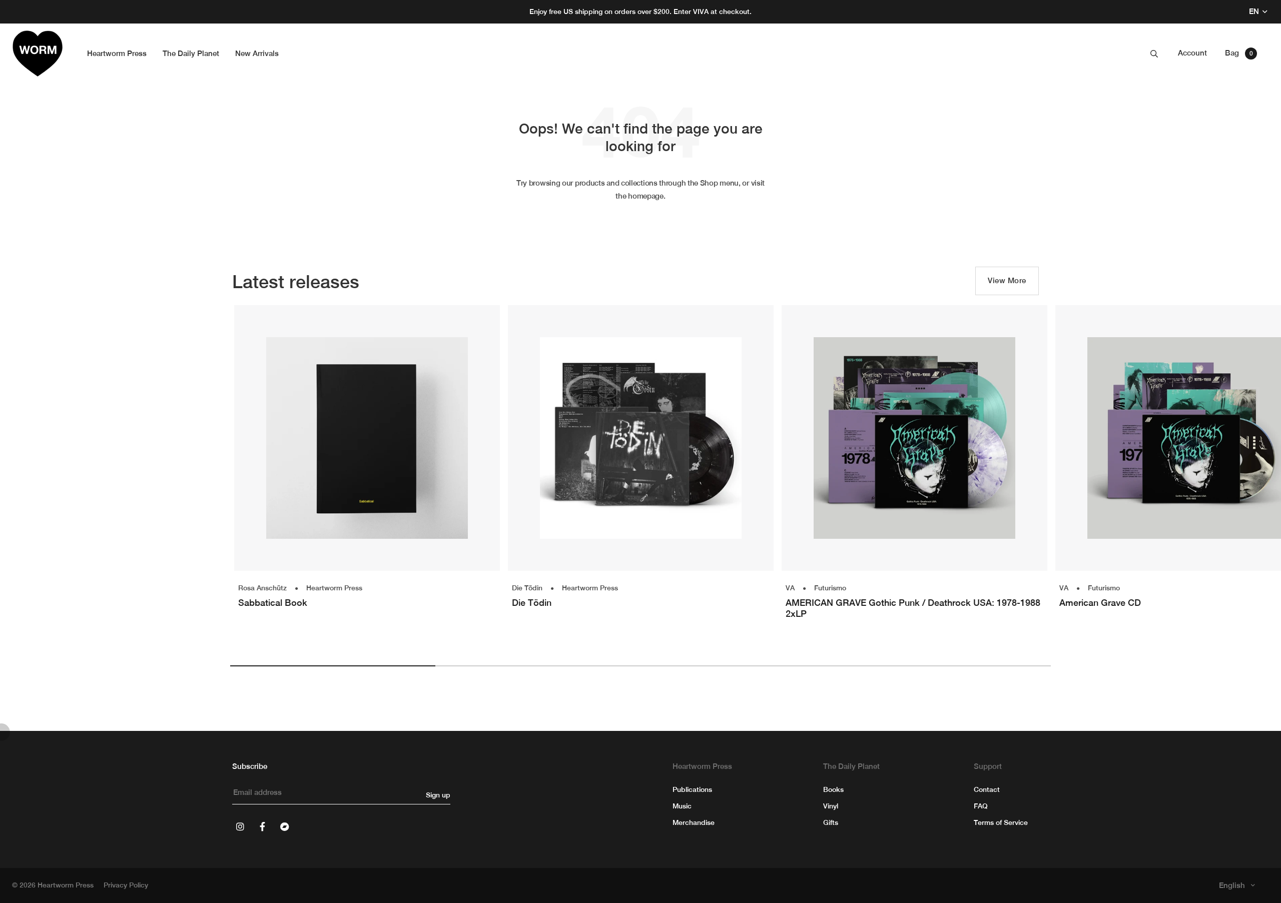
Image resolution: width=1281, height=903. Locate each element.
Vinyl (830, 806)
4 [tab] (948, 665)
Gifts (830, 822)
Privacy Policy (126, 885)
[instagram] (240, 826)
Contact (987, 789)
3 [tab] (743, 665)
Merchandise (694, 822)
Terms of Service (1001, 822)
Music (682, 806)
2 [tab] (537, 665)
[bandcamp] (284, 826)
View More (1007, 280)
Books (833, 789)
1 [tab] (332, 665)
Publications (692, 789)
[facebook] (262, 826)
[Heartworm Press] (38, 54)
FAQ (981, 806)
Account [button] (1192, 53)
